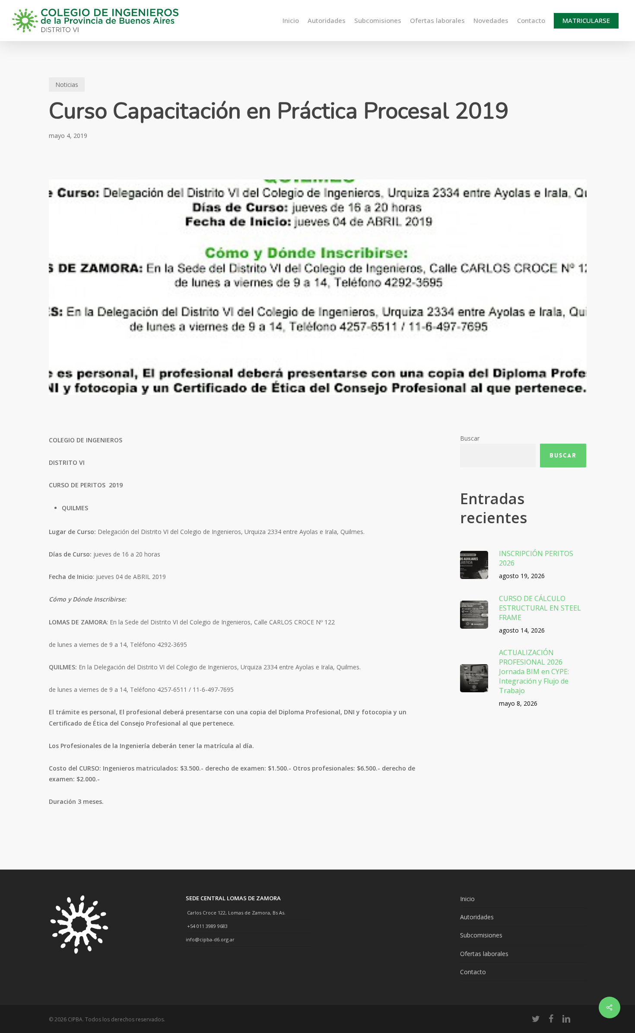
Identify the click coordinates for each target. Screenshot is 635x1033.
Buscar (469, 438)
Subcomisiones (481, 935)
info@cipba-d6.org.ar (210, 939)
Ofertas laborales (484, 954)
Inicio (467, 899)
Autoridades (477, 917)
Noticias (66, 84)
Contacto (473, 972)
